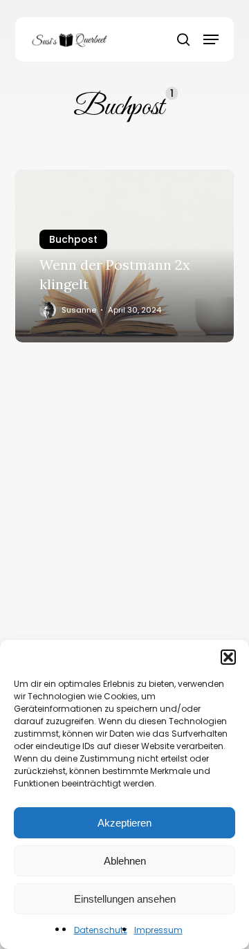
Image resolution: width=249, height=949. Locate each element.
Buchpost (73, 239)
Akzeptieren (124, 823)
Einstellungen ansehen (125, 899)
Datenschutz (100, 930)
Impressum (158, 930)
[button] (228, 657)
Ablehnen (125, 861)
